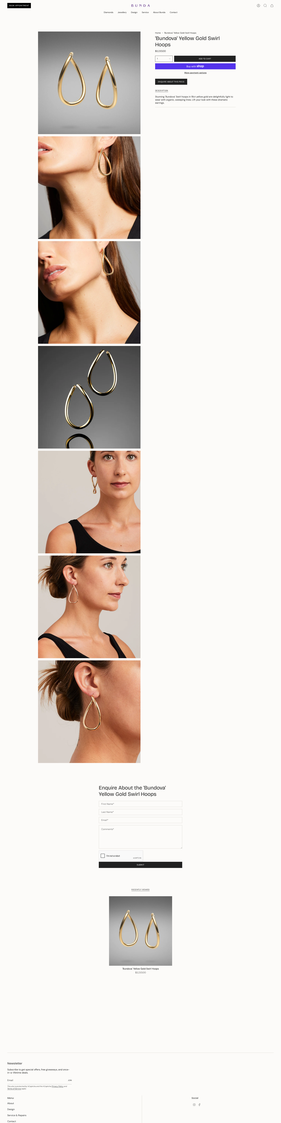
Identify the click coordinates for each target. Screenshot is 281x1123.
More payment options (195, 72)
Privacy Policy (57, 1086)
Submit (140, 865)
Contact (11, 1121)
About (10, 1103)
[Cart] (272, 5)
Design (11, 1109)
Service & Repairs (16, 1115)
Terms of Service (14, 1089)
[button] (108, 12)
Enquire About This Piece (171, 81)
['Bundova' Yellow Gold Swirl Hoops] (140, 931)
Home (158, 33)
